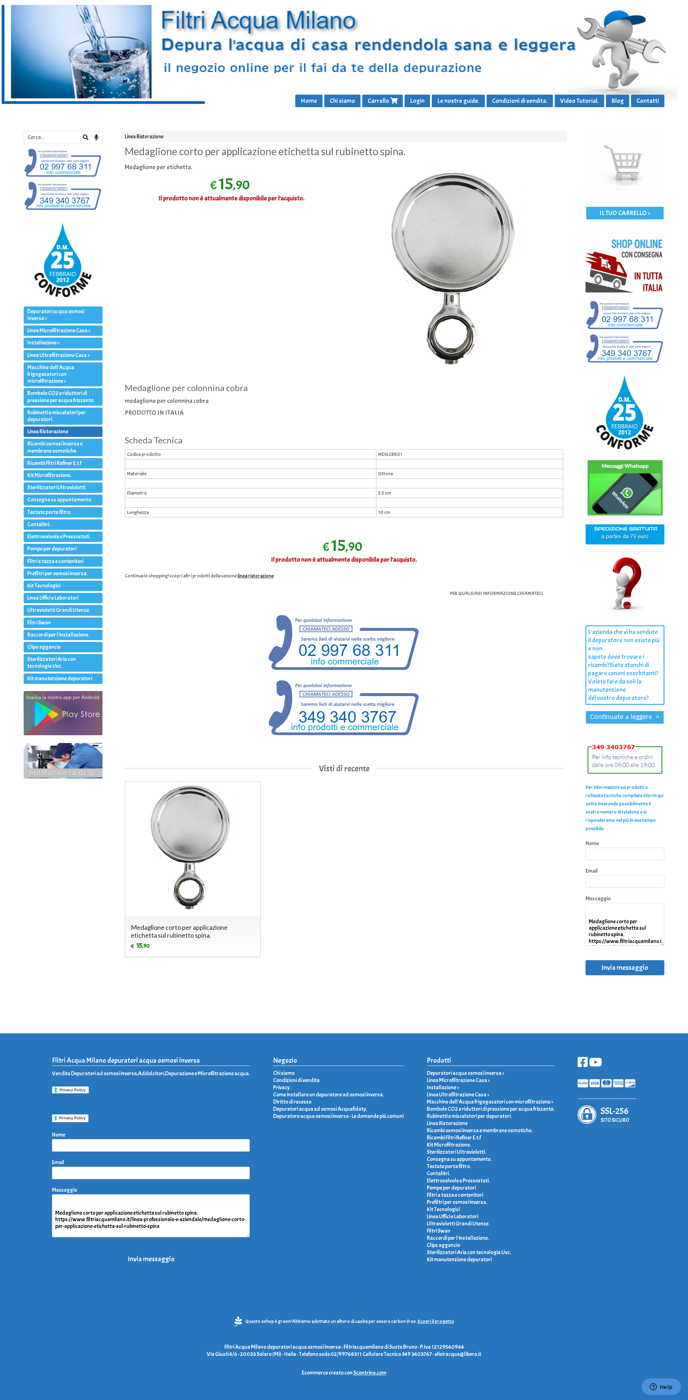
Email (592, 871)
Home (309, 101)
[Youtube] (595, 1064)
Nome (592, 843)
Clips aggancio (44, 647)
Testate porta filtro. (49, 512)
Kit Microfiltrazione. (49, 475)
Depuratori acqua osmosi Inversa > (55, 315)
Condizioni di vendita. (520, 101)
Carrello (379, 101)
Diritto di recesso (292, 1101)
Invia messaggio (624, 967)
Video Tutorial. (579, 101)
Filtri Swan (39, 622)
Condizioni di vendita (296, 1080)
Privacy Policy (72, 1117)
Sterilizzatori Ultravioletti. (56, 487)
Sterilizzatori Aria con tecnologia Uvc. (51, 663)
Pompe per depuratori (51, 548)
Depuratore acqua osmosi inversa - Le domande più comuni (338, 1116)
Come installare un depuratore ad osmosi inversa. (328, 1094)
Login (417, 101)
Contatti (647, 101)
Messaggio (598, 898)
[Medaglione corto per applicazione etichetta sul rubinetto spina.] (456, 271)
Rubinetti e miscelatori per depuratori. (56, 416)
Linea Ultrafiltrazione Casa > (58, 355)
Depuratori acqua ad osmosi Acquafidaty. (320, 1109)
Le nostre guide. (458, 101)
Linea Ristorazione (144, 136)
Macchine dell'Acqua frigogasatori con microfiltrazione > (50, 374)
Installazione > (43, 342)
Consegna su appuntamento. (59, 499)
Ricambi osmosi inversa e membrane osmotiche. (54, 447)
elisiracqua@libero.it (458, 1354)
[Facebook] (583, 1064)
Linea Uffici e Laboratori (52, 597)
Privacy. (282, 1087)
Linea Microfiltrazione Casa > (58, 330)
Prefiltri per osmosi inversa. (57, 573)
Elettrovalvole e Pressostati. (58, 536)
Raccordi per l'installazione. (58, 634)
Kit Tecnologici (43, 585)
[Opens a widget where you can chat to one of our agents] (661, 1387)
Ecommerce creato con (344, 1372)
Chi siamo (342, 101)
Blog (617, 101)
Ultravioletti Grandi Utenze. (58, 610)
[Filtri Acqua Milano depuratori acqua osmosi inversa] (344, 53)
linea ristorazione (256, 576)
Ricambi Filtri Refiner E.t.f (54, 463)
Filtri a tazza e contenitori (55, 561)
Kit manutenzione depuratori (59, 678)
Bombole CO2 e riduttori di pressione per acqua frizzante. (60, 397)
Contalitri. (38, 524)
